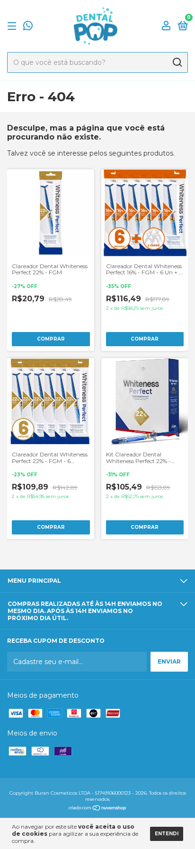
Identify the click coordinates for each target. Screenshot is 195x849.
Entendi (166, 834)
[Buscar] (177, 62)
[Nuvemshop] (97, 809)
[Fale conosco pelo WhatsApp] (28, 26)
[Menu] (13, 26)
